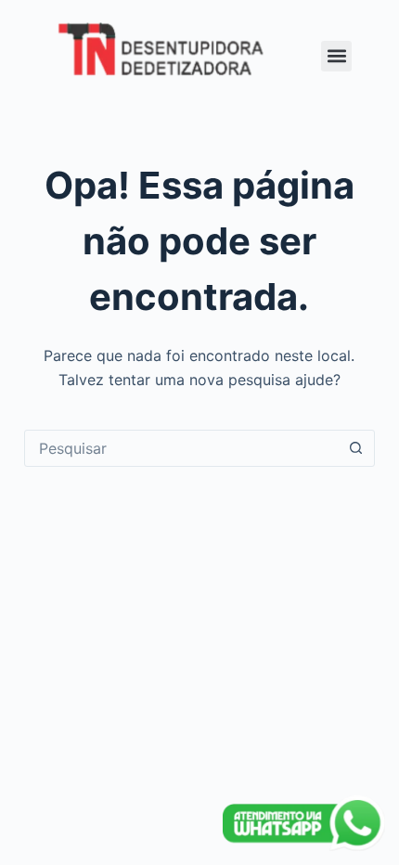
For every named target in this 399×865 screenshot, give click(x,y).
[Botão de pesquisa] (355, 448)
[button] (336, 56)
